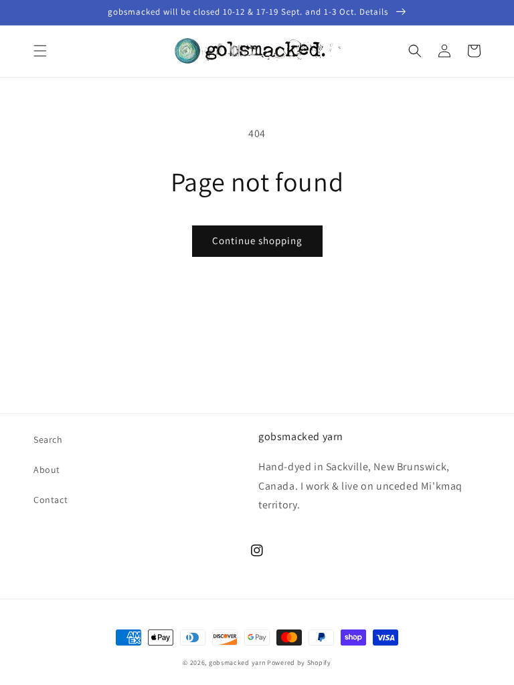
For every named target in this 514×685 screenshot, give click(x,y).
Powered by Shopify (299, 662)
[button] (40, 51)
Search (48, 439)
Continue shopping (257, 240)
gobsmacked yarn (237, 662)
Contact (50, 500)
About (46, 470)
